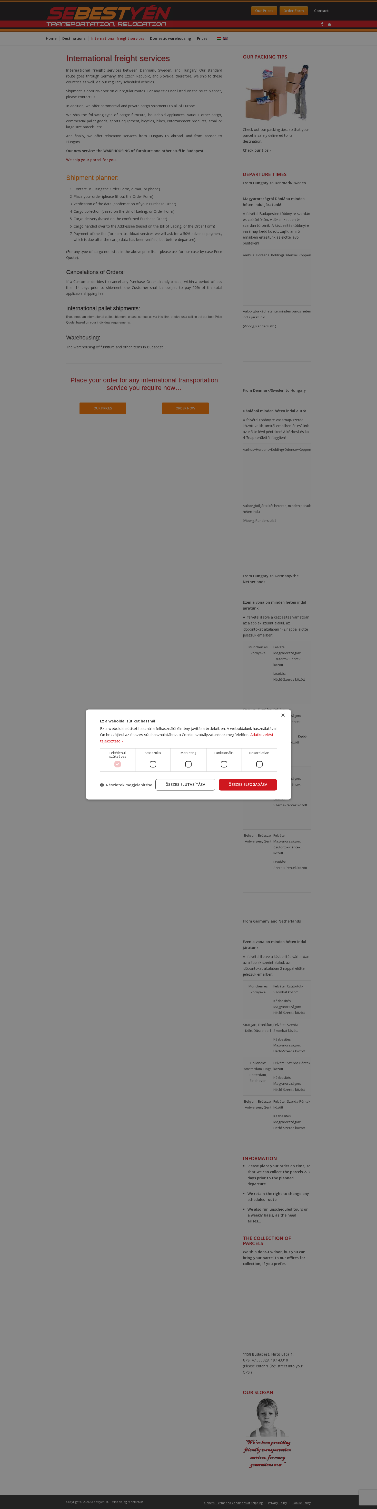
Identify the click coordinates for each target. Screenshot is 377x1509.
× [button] (283, 715)
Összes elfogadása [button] (248, 784)
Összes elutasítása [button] (185, 784)
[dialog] (188, 754)
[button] (126, 785)
